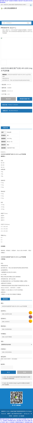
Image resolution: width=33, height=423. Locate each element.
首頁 (3, 30)
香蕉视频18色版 (28, 422)
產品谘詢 (8, 98)
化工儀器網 (21, 416)
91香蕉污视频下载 (28, 420)
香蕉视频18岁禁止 (12, 420)
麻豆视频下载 (20, 420)
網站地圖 (2, 419)
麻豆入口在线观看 (10, 422)
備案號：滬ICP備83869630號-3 (14, 413)
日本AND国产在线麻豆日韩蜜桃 (18, 30)
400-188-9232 (30, 317)
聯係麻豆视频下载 (25, 98)
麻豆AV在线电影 (22, 419)
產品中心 (8, 30)
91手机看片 (3, 422)
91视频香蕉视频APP (19, 422)
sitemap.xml (26, 413)
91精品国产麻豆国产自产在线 (11, 419)
